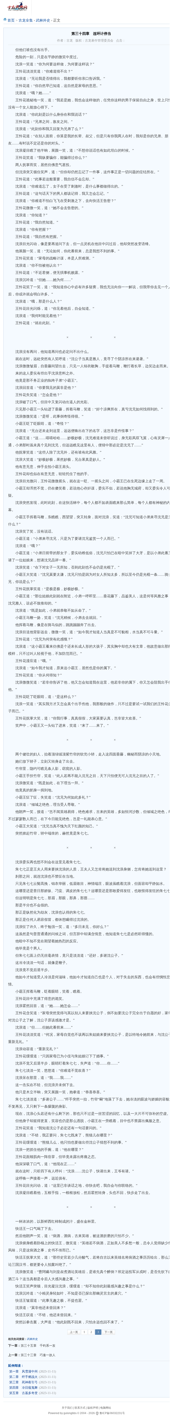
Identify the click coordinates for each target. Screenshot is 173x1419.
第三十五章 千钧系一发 (38, 1345)
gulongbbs (70, 1413)
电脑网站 (105, 1407)
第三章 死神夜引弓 (23, 1382)
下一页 (109, 1332)
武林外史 (43, 20)
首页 (11, 20)
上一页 (74, 1332)
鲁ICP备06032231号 (112, 1413)
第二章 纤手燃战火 (23, 1377)
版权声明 (92, 1407)
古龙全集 (25, 20)
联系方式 (80, 1407)
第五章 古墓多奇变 (23, 1393)
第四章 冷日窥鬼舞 (23, 1387)
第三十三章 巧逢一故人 (38, 1355)
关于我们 (67, 1407)
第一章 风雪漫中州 (23, 1371)
